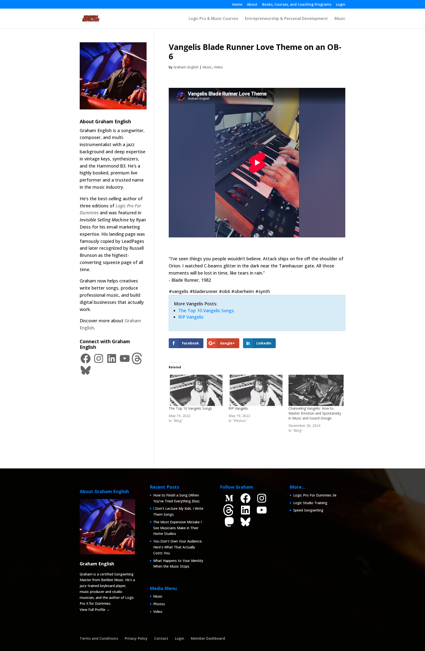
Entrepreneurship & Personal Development (286, 19)
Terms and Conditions (99, 638)
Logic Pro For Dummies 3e (314, 495)
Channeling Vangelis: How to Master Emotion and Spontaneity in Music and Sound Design (314, 413)
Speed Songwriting (308, 510)
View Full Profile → (95, 609)
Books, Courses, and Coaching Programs (296, 5)
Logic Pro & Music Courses (213, 19)
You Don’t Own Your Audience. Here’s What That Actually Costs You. (177, 547)
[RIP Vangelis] (256, 390)
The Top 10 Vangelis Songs (206, 310)
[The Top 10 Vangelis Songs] (196, 390)
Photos (159, 604)
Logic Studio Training (310, 502)
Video (218, 67)
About (252, 5)
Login (340, 5)
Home (237, 5)
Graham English (185, 67)
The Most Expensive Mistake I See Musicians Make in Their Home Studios (177, 528)
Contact (161, 638)
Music (339, 19)
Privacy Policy (136, 638)
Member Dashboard (208, 638)
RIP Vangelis (190, 317)
